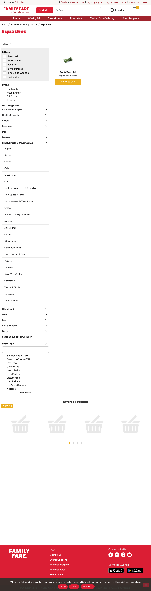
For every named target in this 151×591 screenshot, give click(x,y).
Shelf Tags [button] (8, 344)
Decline (74, 586)
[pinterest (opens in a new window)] (123, 556)
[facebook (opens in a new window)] (110, 556)
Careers (145, 2)
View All (7, 406)
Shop (4, 24)
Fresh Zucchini (68, 72)
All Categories (10, 105)
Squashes (46, 24)
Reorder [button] (119, 10)
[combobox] (44, 10)
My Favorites (112, 2)
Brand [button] (5, 85)
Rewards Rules (57, 570)
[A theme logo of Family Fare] (17, 10)
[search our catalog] (56, 10)
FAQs (123, 2)
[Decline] (146, 585)
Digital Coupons (58, 560)
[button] (45, 109)
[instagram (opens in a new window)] (117, 556)
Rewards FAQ (57, 574)
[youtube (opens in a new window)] (129, 556)
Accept (62, 586)
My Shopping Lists (96, 2)
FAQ (52, 550)
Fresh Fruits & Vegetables (24, 24)
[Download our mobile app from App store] (116, 570)
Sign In (64, 2)
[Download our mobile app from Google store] (135, 570)
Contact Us (134, 2)
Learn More (87, 586)
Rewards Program (59, 565)
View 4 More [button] (25, 392)
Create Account (77, 2)
